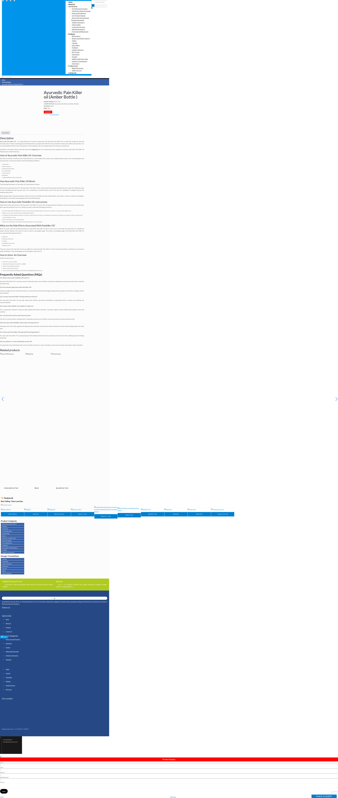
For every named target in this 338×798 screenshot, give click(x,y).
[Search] (92, 5)
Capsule (4, 559)
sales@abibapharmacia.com (10, 742)
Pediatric (4, 526)
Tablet (4, 571)
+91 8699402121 (7, 739)
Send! (4, 791)
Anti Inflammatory (7, 543)
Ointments (5, 566)
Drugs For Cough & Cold (8, 538)
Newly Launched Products (9, 524)
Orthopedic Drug (7, 531)
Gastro (4, 536)
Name (2, 762)
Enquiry (2, 782)
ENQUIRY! (48, 112)
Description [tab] (5, 133)
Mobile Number (4, 777)
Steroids (4, 550)
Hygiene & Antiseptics (8, 552)
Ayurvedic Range (6, 82)
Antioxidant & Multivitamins (10, 547)
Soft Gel (4, 568)
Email (1, 767)
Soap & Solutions (7, 573)
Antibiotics (5, 545)
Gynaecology (5, 533)
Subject (2, 772)
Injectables (5, 561)
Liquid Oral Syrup (7, 564)
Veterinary (5, 529)
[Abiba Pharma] (10, 3)
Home (3, 80)
